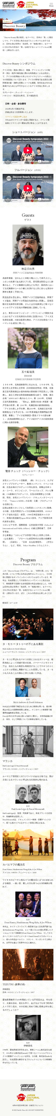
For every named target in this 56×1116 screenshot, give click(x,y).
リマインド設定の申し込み (16, 116)
